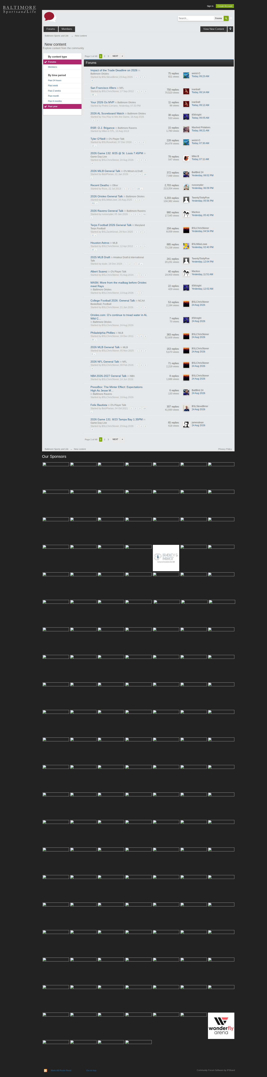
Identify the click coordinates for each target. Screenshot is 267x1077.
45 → (94, 250)
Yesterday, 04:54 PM (202, 231)
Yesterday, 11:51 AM (202, 274)
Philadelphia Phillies (102, 332)
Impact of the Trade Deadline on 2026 (113, 70)
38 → (94, 95)
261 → (95, 203)
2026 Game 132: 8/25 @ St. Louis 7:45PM (116, 153)
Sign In (210, 6)
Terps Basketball (19, 51)
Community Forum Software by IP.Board (216, 1070)
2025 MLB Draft (100, 257)
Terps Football (19, 64)
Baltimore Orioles (99, 73)
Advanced (231, 18)
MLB (115, 243)
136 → (139, 189)
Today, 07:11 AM (200, 159)
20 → (94, 340)
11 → (94, 235)
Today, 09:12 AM (200, 105)
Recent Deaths (99, 185)
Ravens (19, 37)
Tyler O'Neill (97, 138)
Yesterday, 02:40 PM (202, 247)
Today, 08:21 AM (200, 130)
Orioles (19, 23)
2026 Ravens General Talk (106, 210)
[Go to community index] (50, 16)
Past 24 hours (54, 80)
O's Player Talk (116, 139)
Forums (51, 29)
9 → (93, 354)
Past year (52, 106)
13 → (140, 264)
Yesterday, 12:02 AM (202, 288)
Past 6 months (55, 101)
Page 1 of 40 (91, 56)
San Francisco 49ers (103, 87)
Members (67, 29)
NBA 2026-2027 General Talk (108, 375)
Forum (19, 78)
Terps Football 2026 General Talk (111, 225)
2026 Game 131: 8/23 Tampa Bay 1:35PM (116, 419)
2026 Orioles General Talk (106, 196)
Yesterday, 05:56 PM (202, 200)
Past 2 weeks (54, 91)
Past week (53, 85)
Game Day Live (98, 156)
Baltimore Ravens (127, 128)
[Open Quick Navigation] (230, 29)
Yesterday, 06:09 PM (202, 188)
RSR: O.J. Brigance (102, 127)
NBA (132, 376)
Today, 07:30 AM (200, 143)
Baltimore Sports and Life (56, 449)
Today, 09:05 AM (200, 118)
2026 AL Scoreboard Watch (107, 113)
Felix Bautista (98, 404)
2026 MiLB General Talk (105, 171)
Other (115, 185)
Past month (53, 96)
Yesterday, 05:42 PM (202, 215)
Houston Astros (99, 242)
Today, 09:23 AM (200, 76)
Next (115, 56)
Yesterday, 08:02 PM (202, 175)
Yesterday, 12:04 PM (202, 261)
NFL (121, 88)
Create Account (225, 6)
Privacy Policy (225, 449)
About (19, 92)
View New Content (213, 29)
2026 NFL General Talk (104, 361)
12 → (94, 146)
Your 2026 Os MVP (102, 102)
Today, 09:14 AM (200, 92)
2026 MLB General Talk (105, 347)
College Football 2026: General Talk (112, 300)
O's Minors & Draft (133, 171)
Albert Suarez (98, 271)
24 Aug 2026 (198, 305)
